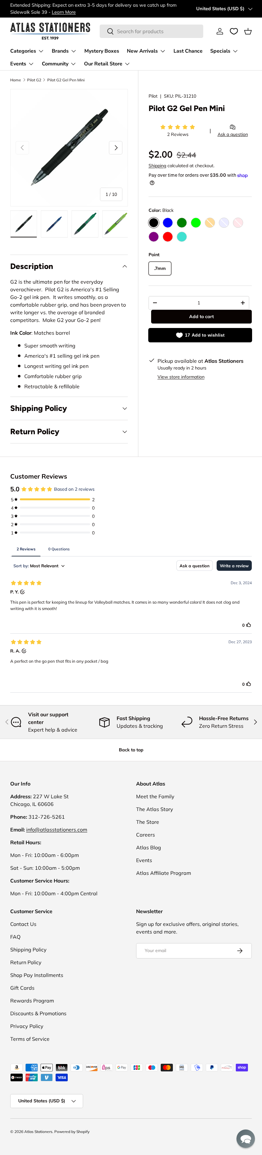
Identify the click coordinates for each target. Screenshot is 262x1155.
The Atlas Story (154, 809)
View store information (181, 377)
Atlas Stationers (38, 1131)
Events (144, 860)
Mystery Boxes (101, 51)
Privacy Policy (26, 1026)
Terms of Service (30, 1039)
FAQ (15, 937)
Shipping (157, 165)
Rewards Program (32, 1000)
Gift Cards (22, 988)
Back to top (131, 750)
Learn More (64, 12)
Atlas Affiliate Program (163, 873)
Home (15, 80)
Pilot (153, 96)
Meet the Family (155, 796)
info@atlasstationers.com (56, 829)
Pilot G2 (34, 80)
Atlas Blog (148, 847)
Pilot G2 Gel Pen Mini (66, 80)
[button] (248, 31)
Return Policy (26, 962)
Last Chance (188, 51)
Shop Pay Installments (36, 975)
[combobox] (151, 31)
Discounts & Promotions (38, 1013)
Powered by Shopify (71, 1131)
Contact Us (23, 924)
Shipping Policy (28, 949)
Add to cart (201, 316)
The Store (147, 822)
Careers (145, 834)
